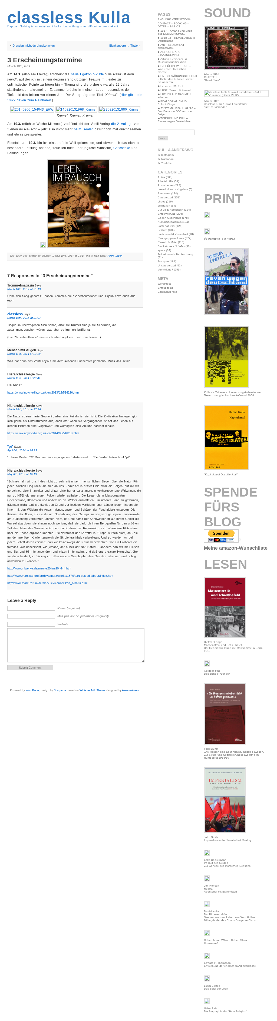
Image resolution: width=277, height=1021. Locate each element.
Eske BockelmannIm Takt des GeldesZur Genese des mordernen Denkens (227, 862)
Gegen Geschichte (169, 217)
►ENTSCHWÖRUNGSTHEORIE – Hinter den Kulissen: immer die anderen (178, 79)
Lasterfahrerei (166, 225)
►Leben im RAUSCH (171, 86)
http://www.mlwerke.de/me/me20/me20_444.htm (39, 568)
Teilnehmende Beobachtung (175, 254)
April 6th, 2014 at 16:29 (22, 450)
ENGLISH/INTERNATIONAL (175, 19)
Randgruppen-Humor (171, 238)
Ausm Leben (115, 256)
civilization (164, 205)
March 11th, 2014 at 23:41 (24, 377)
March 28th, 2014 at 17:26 (24, 409)
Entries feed (165, 287)
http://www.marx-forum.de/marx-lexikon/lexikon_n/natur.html (47, 583)
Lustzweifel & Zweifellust (173, 234)
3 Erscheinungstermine (44, 60)
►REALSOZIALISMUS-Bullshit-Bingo (172, 103)
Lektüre (162, 229)
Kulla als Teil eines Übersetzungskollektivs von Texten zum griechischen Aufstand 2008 (233, 394)
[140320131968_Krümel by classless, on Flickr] (76, 109)
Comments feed (167, 291)
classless (15, 314)
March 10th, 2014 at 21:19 (24, 289)
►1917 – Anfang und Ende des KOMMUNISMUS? (175, 32)
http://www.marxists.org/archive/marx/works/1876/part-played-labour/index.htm (60, 575)
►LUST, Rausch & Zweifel (174, 90)
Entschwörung (167, 213)
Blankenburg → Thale (123, 45)
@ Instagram (166, 154)
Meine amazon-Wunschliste (236, 548)
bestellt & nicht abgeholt (173, 189)
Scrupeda (60, 690)
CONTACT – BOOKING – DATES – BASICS (173, 25)
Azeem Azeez (130, 690)
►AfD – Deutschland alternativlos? (171, 46)
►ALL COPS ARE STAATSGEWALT (169, 53)
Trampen (163, 261)
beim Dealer (83, 129)
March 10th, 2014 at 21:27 (24, 317)
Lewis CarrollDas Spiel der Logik (216, 987)
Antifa (161, 177)
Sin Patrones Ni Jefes (171, 246)
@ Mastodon (166, 158)
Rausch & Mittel (167, 242)
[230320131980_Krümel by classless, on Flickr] (119, 109)
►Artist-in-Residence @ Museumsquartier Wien (172, 60)
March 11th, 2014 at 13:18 (24, 353)
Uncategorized (167, 265)
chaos (161, 201)
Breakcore (164, 193)
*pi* (10, 447)
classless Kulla (69, 17)
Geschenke (121, 148)
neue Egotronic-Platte (87, 74)
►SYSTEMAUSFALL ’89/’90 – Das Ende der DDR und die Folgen (177, 111)
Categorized (165, 197)
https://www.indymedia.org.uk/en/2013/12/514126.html (43, 392)
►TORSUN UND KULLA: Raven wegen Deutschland (175, 120)
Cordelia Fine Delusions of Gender (217, 672)
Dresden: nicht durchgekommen (33, 45)
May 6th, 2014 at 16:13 (22, 474)
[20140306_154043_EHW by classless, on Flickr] (32, 109)
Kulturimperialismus (170, 221)
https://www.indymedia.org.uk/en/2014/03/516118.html (43, 433)
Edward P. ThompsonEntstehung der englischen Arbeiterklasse (230, 964)
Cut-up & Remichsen (170, 209)
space (161, 250)
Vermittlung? (165, 269)
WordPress (32, 690)
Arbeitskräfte (165, 181)
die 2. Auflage (122, 124)
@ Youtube (165, 163)
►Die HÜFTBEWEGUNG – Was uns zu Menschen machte (174, 69)
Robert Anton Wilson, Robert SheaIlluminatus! (225, 942)
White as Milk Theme (92, 690)
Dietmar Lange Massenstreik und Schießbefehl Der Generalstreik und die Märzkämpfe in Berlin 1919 (233, 646)
